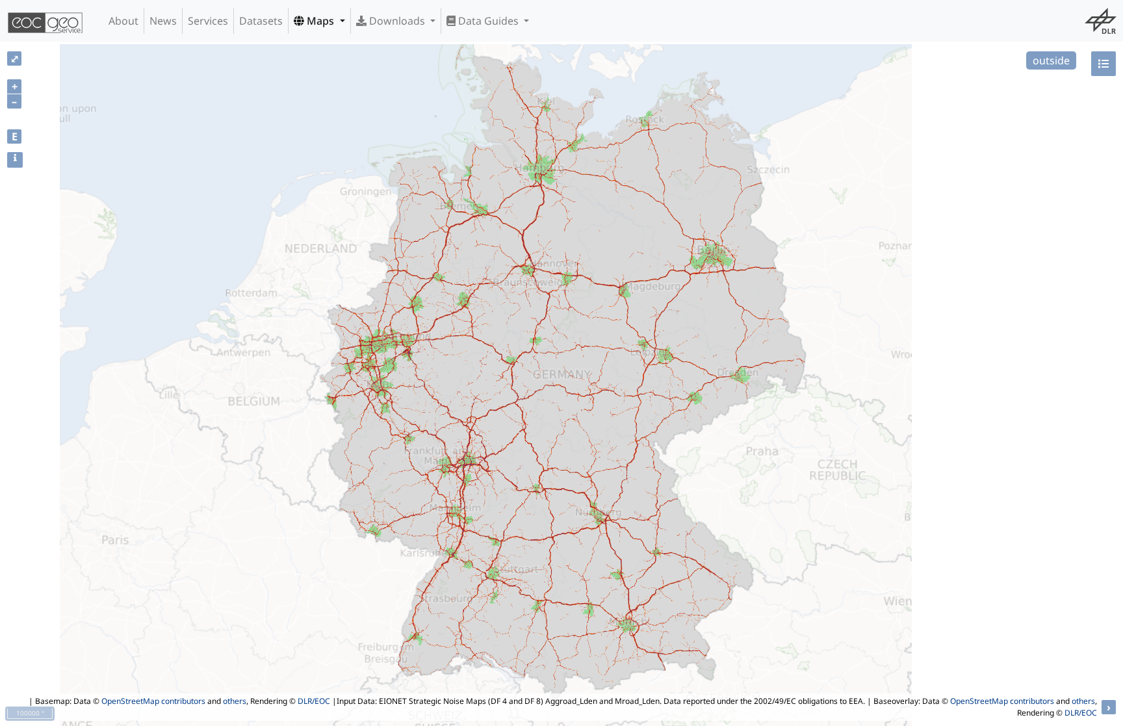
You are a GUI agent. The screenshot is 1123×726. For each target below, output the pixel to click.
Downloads (397, 21)
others (234, 701)
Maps (320, 21)
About (123, 21)
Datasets (261, 21)
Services (208, 21)
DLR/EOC (314, 701)
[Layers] (1103, 63)
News (163, 21)
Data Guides (488, 21)
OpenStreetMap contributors (153, 701)
